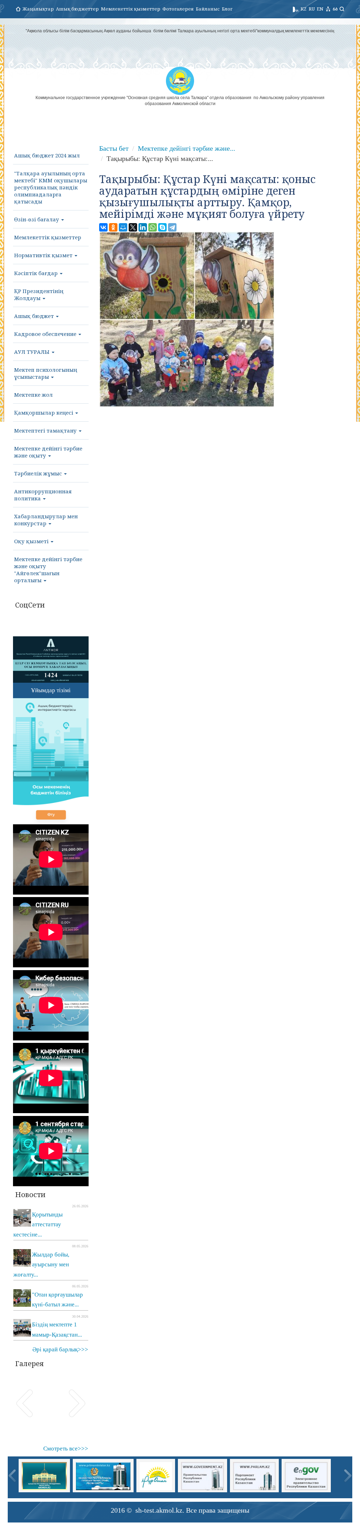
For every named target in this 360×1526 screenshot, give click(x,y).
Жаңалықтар (38, 9)
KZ (304, 9)
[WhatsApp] (152, 227)
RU (312, 9)
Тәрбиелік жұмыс (38, 473)
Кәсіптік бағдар (36, 273)
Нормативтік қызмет (44, 255)
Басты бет (114, 148)
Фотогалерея (178, 9)
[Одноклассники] (113, 227)
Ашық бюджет (34, 315)
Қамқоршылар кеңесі (44, 412)
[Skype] (162, 227)
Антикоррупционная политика (43, 495)
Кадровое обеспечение (46, 333)
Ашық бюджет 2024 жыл (47, 155)
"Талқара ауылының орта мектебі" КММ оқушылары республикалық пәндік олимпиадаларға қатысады (50, 187)
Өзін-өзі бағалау (37, 219)
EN (320, 9)
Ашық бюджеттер (77, 9)
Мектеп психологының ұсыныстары (45, 373)
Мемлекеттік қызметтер (130, 9)
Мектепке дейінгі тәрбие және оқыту (48, 452)
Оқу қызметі (32, 541)
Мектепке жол (33, 394)
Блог (227, 9)
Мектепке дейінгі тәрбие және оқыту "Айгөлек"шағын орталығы (48, 570)
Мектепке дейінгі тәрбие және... (186, 148)
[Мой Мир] (123, 227)
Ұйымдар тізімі (51, 690)
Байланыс (208, 9)
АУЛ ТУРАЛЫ (32, 351)
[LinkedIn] (143, 227)
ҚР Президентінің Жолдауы (38, 294)
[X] (133, 227)
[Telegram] (172, 227)
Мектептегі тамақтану (46, 430)
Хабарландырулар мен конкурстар (46, 520)
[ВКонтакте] (103, 227)
